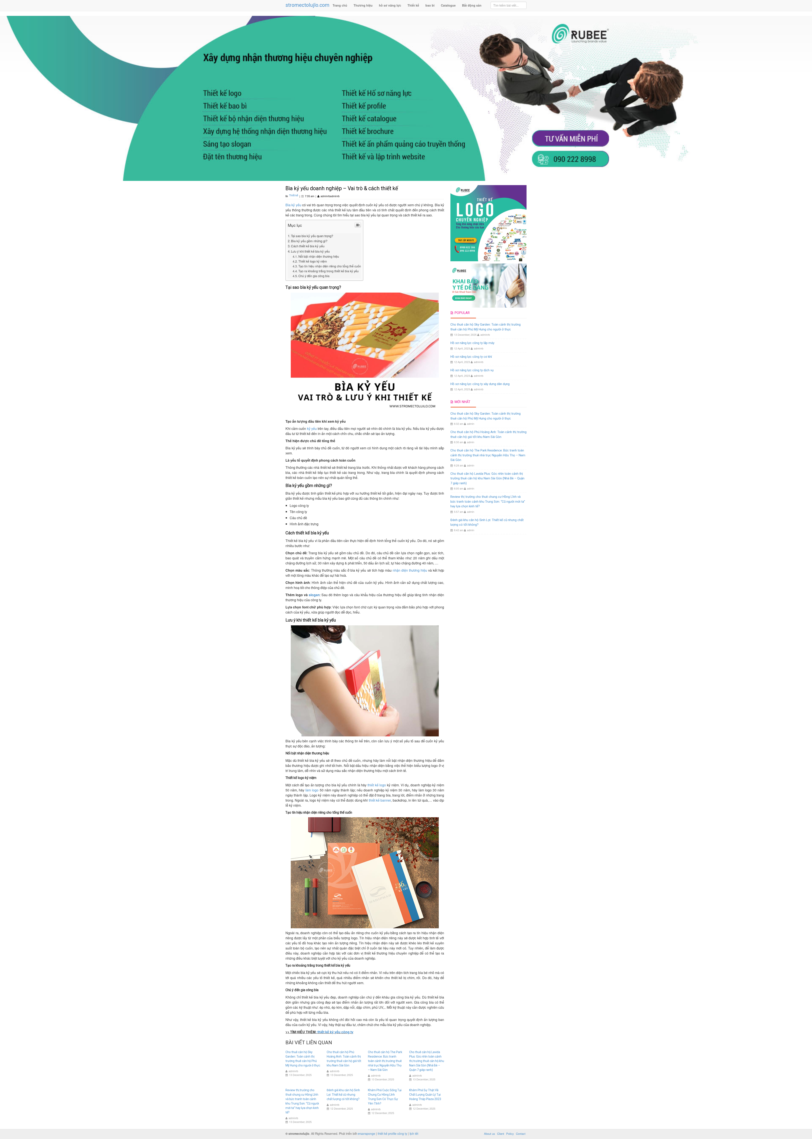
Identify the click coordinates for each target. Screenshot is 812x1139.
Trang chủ (340, 5)
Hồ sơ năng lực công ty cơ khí (471, 357)
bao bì (430, 5)
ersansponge (366, 1133)
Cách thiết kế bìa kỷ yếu (307, 246)
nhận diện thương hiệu (410, 570)
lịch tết (414, 1133)
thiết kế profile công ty (392, 1133)
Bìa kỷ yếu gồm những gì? (309, 241)
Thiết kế (413, 5)
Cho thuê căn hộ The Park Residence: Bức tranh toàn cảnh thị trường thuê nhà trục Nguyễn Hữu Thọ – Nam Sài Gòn (385, 1061)
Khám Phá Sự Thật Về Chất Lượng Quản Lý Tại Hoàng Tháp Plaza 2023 (425, 1094)
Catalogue (448, 5)
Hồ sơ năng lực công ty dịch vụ (472, 370)
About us (489, 1134)
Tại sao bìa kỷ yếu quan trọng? (312, 236)
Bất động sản (471, 5)
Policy (510, 1134)
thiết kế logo (377, 785)
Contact (520, 1134)
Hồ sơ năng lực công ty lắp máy (472, 343)
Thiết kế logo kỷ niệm (312, 261)
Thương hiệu (363, 5)
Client (500, 1134)
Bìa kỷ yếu (293, 204)
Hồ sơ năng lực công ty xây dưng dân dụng (480, 384)
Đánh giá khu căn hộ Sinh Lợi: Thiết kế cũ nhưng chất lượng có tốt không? (343, 1094)
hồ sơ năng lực (390, 5)
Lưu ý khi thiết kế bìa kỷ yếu (310, 251)
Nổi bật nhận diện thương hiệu (318, 256)
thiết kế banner (380, 800)
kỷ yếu (312, 428)
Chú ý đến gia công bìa (313, 276)
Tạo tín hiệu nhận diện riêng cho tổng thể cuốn (329, 266)
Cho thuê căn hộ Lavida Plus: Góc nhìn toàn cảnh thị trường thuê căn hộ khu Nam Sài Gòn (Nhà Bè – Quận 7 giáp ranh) (426, 1061)
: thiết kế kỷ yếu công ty (334, 1031)
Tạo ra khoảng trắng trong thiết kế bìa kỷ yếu (328, 271)
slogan (314, 594)
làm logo (311, 790)
